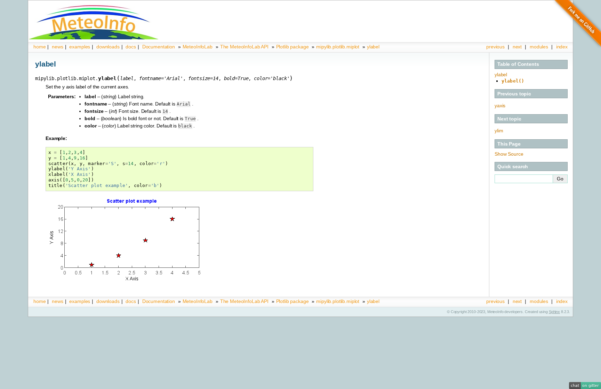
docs (131, 46)
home (39, 46)
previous (495, 46)
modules (539, 46)
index (562, 301)
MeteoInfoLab (198, 46)
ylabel (373, 46)
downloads (108, 46)
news (57, 46)
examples (79, 46)
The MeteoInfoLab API (244, 46)
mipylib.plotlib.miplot (337, 46)
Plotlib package (292, 46)
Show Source (509, 154)
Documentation (158, 46)
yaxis (500, 105)
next (517, 46)
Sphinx (554, 312)
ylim (499, 130)
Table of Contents (518, 64)
